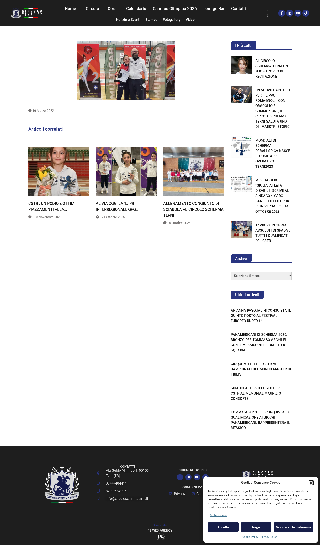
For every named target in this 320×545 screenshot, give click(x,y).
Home (70, 8)
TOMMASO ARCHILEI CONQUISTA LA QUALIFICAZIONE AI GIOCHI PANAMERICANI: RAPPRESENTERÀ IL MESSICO (260, 420)
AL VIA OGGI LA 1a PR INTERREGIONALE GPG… (117, 206)
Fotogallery (171, 20)
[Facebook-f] (281, 13)
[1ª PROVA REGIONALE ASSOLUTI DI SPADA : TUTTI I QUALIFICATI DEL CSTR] (241, 229)
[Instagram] (289, 13)
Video (190, 20)
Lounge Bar (214, 8)
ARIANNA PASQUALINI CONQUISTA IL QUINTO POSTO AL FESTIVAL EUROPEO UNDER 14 (261, 315)
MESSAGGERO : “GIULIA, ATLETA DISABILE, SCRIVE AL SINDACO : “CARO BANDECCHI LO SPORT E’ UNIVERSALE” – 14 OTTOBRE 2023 (273, 196)
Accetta (223, 527)
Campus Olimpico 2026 (175, 8)
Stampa (151, 20)
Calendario (136, 8)
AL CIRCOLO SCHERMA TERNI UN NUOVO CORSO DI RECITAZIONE (271, 69)
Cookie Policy (250, 536)
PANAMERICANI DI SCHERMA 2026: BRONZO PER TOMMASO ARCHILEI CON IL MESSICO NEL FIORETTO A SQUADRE (259, 342)
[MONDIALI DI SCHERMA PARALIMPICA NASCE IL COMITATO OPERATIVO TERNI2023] (241, 147)
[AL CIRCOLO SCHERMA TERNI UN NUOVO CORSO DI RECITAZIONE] (241, 64)
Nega (256, 527)
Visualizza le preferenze (293, 527)
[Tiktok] (305, 13)
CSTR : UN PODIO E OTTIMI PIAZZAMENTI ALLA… (52, 206)
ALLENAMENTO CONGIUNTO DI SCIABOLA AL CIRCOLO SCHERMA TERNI (193, 209)
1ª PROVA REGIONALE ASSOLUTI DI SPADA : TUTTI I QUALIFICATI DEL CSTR (272, 233)
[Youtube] (297, 13)
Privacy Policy (268, 536)
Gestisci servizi (218, 515)
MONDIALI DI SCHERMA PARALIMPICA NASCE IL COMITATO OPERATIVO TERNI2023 (272, 153)
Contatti (238, 8)
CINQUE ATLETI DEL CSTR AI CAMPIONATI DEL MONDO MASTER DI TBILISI (261, 369)
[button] (311, 482)
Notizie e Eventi (128, 20)
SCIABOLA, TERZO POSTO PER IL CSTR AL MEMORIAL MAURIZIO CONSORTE (257, 393)
